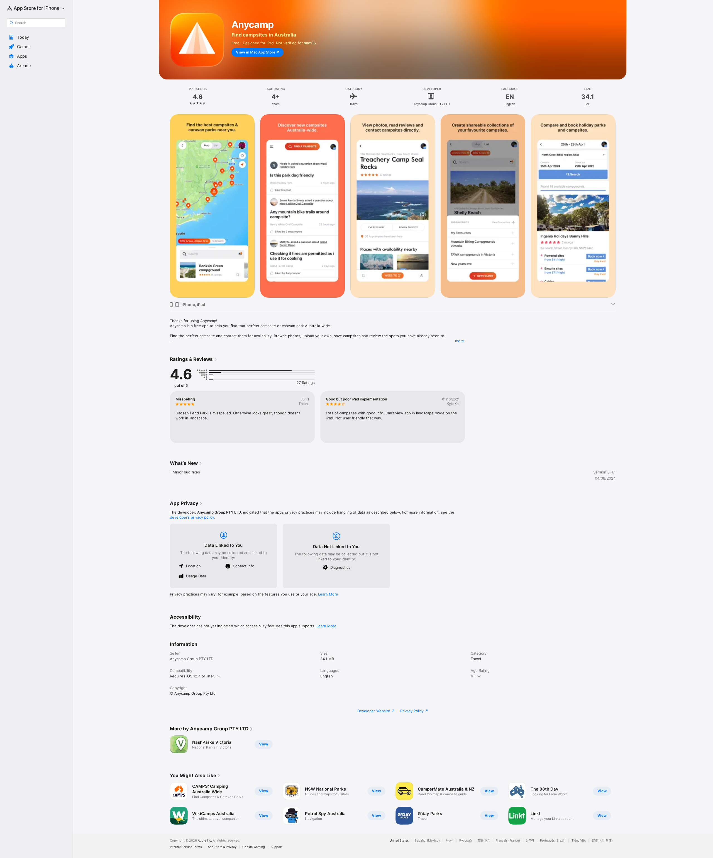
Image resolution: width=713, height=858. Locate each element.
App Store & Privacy (222, 847)
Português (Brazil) (553, 840)
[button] (36, 37)
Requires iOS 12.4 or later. (192, 676)
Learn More (328, 594)
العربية (449, 840)
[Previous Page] (164, 803)
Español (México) (427, 840)
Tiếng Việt (579, 840)
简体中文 (484, 840)
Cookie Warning (253, 847)
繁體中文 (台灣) (602, 840)
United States (399, 840)
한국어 (530, 840)
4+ (473, 676)
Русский (465, 840)
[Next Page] (621, 803)
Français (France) (508, 840)
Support (276, 847)
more (459, 341)
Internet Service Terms (186, 847)
